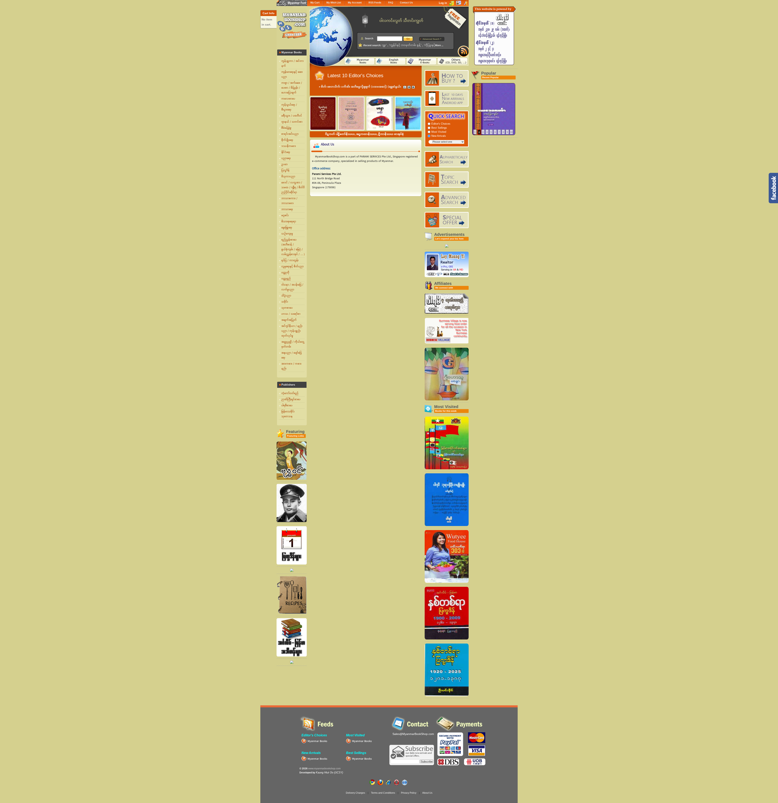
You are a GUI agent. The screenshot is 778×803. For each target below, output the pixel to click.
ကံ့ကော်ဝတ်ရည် (289, 393)
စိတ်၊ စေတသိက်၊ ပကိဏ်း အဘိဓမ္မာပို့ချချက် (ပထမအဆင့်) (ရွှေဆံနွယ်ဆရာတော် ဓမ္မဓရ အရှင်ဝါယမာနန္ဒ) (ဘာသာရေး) (387, 86)
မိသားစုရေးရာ (288, 221)
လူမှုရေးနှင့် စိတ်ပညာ (292, 266)
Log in (443, 2)
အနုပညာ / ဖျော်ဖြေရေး (291, 355)
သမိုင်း (284, 302)
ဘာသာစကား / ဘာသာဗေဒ (289, 201)
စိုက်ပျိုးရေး (287, 140)
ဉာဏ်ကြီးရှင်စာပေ (290, 399)
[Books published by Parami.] (447, 312)
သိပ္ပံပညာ (286, 296)
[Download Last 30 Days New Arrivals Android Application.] (447, 98)
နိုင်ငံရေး (285, 152)
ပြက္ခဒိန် (285, 170)
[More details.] (494, 109)
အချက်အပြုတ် (289, 320)
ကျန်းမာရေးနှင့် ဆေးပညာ (292, 74)
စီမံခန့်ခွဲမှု (286, 128)
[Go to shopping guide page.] (447, 78)
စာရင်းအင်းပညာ (290, 134)
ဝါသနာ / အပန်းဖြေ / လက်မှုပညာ (292, 287)
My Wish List (333, 2)
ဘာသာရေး (287, 209)
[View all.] (292, 478)
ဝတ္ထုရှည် (286, 279)
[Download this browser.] (373, 781)
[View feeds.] (461, 49)
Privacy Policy (408, 792)
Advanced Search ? (432, 39)
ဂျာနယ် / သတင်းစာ (291, 122)
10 (511, 132)
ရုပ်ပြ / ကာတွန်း (290, 260)
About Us (427, 792)
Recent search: (372, 45)
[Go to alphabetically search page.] (447, 159)
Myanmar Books (362, 741)
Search (369, 38)
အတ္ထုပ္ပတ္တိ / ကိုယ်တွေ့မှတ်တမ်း (293, 344)
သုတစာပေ (287, 308)
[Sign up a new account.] (456, 18)
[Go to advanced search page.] (447, 200)
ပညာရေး (286, 158)
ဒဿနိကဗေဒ (288, 146)
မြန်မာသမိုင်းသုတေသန (288, 414)
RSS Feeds (375, 2)
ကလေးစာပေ (288, 99)
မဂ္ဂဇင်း (285, 215)
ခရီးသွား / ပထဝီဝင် (291, 116)
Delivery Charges (355, 792)
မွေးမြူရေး (286, 228)
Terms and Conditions (383, 792)
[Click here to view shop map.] (495, 65)
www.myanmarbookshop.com (324, 768)
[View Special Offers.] (447, 220)
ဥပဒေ (284, 164)
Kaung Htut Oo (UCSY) (329, 772)
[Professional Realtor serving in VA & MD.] (447, 276)
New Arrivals (438, 135)
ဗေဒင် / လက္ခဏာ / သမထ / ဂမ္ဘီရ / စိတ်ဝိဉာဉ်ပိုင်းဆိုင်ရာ (293, 188)
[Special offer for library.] (446, 246)
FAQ (390, 2)
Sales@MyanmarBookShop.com (413, 734)
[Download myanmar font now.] (292, 3)
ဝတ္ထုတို (285, 273)
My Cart (315, 2)
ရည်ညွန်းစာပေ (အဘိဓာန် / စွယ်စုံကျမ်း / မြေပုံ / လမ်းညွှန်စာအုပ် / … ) (293, 247)
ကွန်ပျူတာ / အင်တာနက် (292, 63)
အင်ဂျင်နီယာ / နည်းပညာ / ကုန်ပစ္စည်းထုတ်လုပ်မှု (291, 331)
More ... (439, 45)
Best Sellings (439, 127)
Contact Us (406, 2)
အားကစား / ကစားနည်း (291, 366)
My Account (355, 2)
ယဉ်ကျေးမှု (287, 234)
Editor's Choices (440, 123)
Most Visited (438, 131)
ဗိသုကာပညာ (288, 176)
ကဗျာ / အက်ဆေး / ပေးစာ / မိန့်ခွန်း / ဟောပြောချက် (291, 88)
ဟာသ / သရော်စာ (290, 314)
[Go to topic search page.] (447, 179)
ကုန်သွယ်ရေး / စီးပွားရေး (289, 107)
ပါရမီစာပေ (287, 405)
